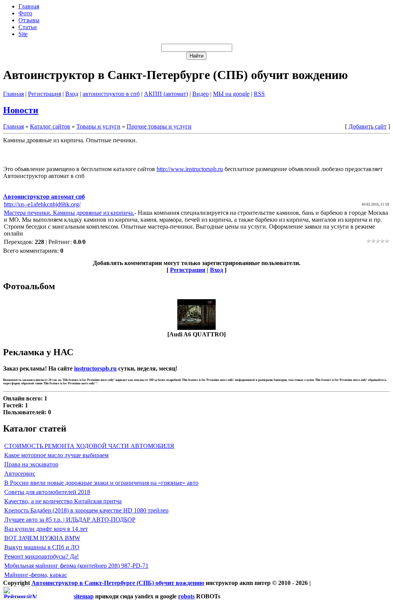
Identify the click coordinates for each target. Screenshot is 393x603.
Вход (71, 94)
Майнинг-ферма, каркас (35, 575)
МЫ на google (231, 94)
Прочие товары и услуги (159, 126)
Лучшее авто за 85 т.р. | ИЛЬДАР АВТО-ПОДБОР (69, 519)
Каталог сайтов (50, 126)
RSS (259, 94)
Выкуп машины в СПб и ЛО (41, 547)
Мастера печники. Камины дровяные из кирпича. (69, 212)
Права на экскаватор (31, 464)
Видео (200, 94)
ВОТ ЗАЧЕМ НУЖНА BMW (42, 538)
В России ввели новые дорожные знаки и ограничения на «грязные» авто (101, 482)
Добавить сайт (367, 126)
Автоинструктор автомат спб (44, 196)
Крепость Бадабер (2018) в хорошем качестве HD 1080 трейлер (86, 510)
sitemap (84, 596)
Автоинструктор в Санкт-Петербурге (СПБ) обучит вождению (117, 583)
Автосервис (19, 473)
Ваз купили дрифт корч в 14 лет (46, 529)
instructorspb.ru (95, 368)
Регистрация (44, 94)
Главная (13, 94)
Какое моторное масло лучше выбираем (56, 455)
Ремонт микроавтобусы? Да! (41, 556)
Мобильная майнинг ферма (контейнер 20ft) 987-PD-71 (76, 565)
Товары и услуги (98, 126)
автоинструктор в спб (111, 94)
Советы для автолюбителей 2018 (47, 492)
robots (186, 596)
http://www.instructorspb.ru (190, 169)
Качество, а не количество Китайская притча (63, 501)
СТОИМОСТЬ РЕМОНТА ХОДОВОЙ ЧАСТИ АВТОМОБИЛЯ (89, 446)
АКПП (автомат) (166, 94)
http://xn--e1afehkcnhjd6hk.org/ (42, 204)
